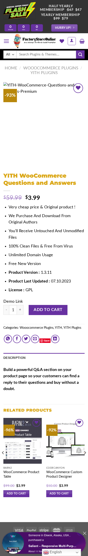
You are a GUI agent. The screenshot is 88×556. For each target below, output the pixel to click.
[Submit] (80, 54)
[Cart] (82, 41)
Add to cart (48, 310)
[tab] (44, 358)
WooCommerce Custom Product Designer (64, 474)
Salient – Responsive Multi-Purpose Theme (53, 546)
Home (11, 68)
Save (47, 340)
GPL (29, 290)
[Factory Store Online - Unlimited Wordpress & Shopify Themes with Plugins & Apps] (34, 41)
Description (14, 358)
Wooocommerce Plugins (50, 68)
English (55, 552)
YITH (58, 327)
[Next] (85, 461)
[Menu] (6, 41)
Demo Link (13, 301)
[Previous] (3, 461)
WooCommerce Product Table (21, 474)
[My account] (72, 41)
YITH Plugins (44, 73)
